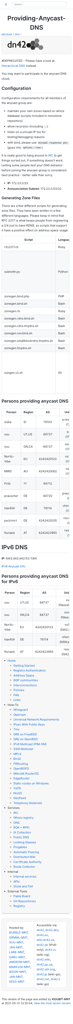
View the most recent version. (52, 1003)
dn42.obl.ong (46, 969)
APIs (16, 881)
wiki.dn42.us (45, 940)
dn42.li (55, 979)
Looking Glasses (24, 842)
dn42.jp (42, 974)
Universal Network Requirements (36, 719)
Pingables (20, 847)
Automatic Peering (26, 852)
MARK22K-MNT (19, 967)
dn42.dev (51, 930)
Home (12, 660)
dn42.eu (42, 935)
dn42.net (43, 979)
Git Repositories (24, 901)
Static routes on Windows (31, 783)
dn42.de (42, 945)
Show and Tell (23, 886)
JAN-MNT (16, 947)
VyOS (17, 788)
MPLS (17, 754)
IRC (50, 155)
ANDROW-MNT (19, 962)
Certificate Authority (27, 862)
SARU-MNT (17, 957)
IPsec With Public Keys (29, 724)
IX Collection (22, 832)
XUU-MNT (16, 942)
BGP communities (25, 680)
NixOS (17, 793)
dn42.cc (50, 949)
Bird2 (17, 759)
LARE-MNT (16, 952)
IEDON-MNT (17, 972)
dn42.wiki (43, 959)
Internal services (24, 876)
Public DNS (21, 837)
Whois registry (23, 817)
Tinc (16, 729)
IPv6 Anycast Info (13, 566)
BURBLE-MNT (18, 932)
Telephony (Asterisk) (27, 803)
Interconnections (25, 685)
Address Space (23, 675)
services (7, 34)
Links (17, 700)
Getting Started (24, 665)
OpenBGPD (21, 768)
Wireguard (20, 709)
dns (17, 34)
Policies (18, 690)
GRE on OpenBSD (25, 739)
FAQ (16, 695)
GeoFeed (19, 798)
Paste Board (21, 896)
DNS (16, 822)
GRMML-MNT (18, 937)
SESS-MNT (17, 981)
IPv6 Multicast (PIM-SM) (30, 744)
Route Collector (24, 867)
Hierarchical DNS (13, 66)
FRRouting (20, 764)
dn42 (40, 930)
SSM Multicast (23, 749)
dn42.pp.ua (44, 964)
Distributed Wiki (24, 857)
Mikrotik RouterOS (26, 773)
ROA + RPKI (21, 827)
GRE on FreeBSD (25, 734)
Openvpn (19, 714)
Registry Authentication (29, 670)
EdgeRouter (21, 778)
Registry (19, 906)
